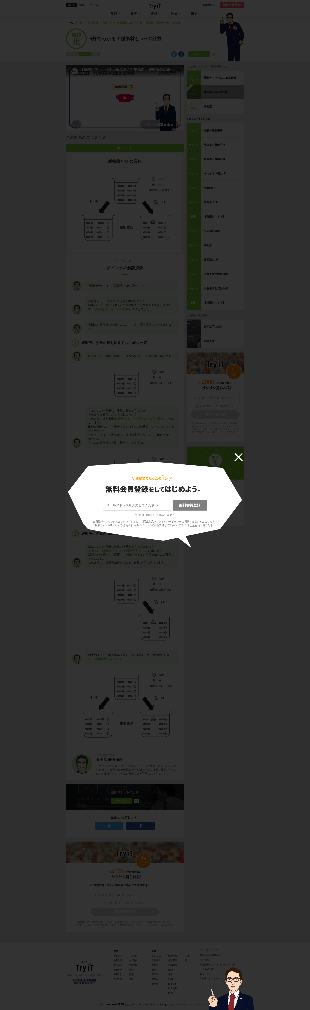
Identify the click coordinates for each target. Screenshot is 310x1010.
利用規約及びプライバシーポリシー (161, 521)
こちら (193, 525)
